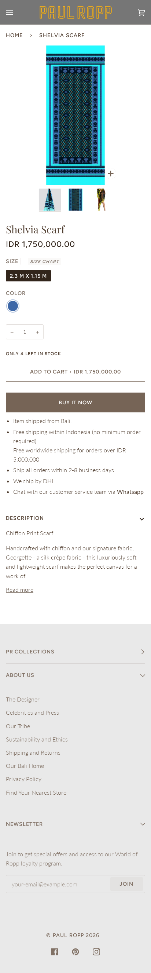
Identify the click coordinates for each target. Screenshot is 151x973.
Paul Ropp (68, 935)
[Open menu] (17, 12)
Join (126, 884)
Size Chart (44, 261)
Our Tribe (18, 725)
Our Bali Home (25, 765)
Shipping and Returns (33, 752)
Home (14, 35)
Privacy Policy (23, 778)
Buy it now (75, 402)
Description (25, 518)
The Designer (23, 699)
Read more (19, 589)
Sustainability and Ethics (37, 739)
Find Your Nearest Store (36, 792)
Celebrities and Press (32, 712)
